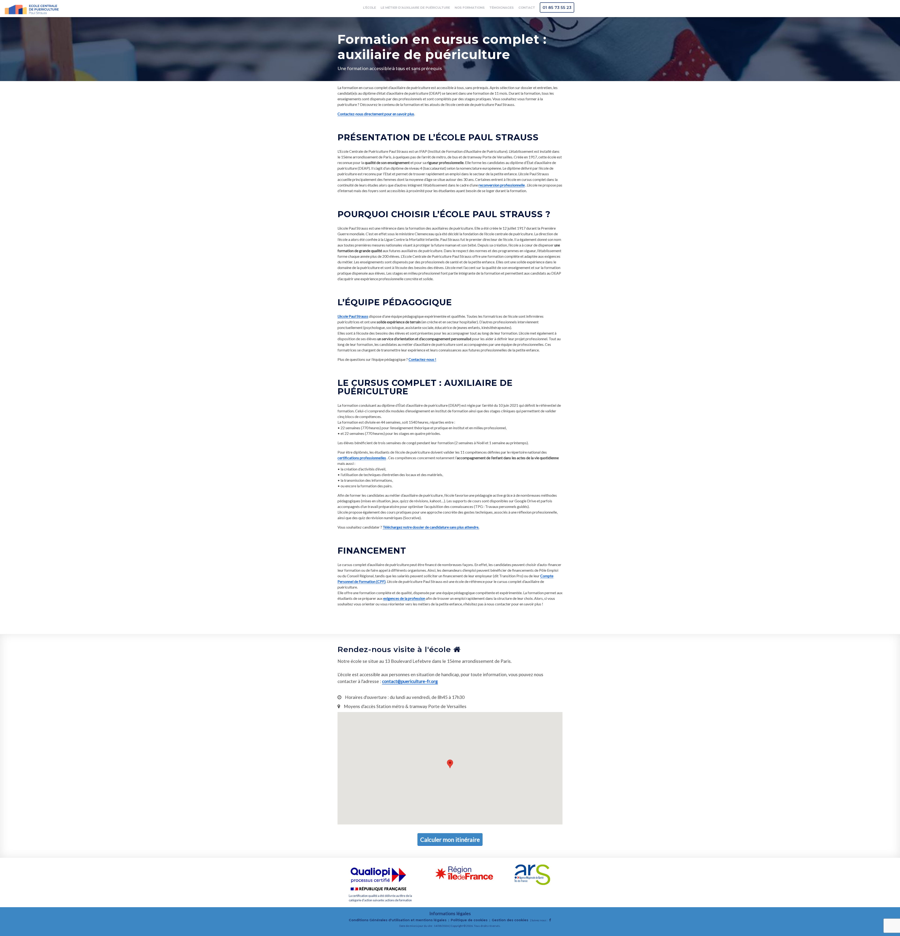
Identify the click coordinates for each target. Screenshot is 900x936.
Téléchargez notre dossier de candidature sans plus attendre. (431, 527)
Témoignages (501, 7)
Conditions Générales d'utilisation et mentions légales (397, 920)
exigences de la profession (404, 598)
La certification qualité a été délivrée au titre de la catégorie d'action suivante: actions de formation (380, 898)
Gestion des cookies (510, 920)
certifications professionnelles (362, 457)
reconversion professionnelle (502, 185)
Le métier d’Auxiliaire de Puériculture (415, 7)
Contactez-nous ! (422, 359)
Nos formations (470, 7)
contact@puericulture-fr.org (410, 681)
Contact (526, 7)
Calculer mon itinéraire (450, 839)
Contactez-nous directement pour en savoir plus (376, 114)
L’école (369, 7)
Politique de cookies (469, 920)
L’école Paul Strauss (353, 316)
